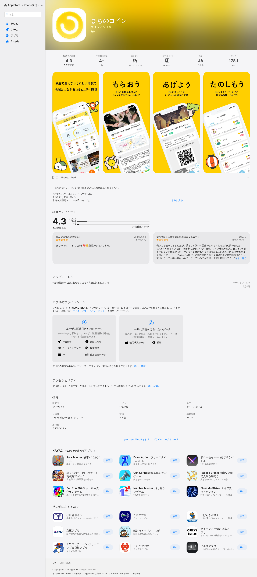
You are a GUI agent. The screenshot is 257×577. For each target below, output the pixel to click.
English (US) (65, 563)
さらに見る (177, 200)
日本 (54, 563)
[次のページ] (253, 248)
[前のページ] (49, 248)
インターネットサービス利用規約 (66, 574)
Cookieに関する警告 (120, 574)
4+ (188, 417)
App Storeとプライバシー (96, 574)
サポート (137, 574)
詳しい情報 (140, 366)
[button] (23, 23)
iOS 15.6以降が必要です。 (66, 417)
